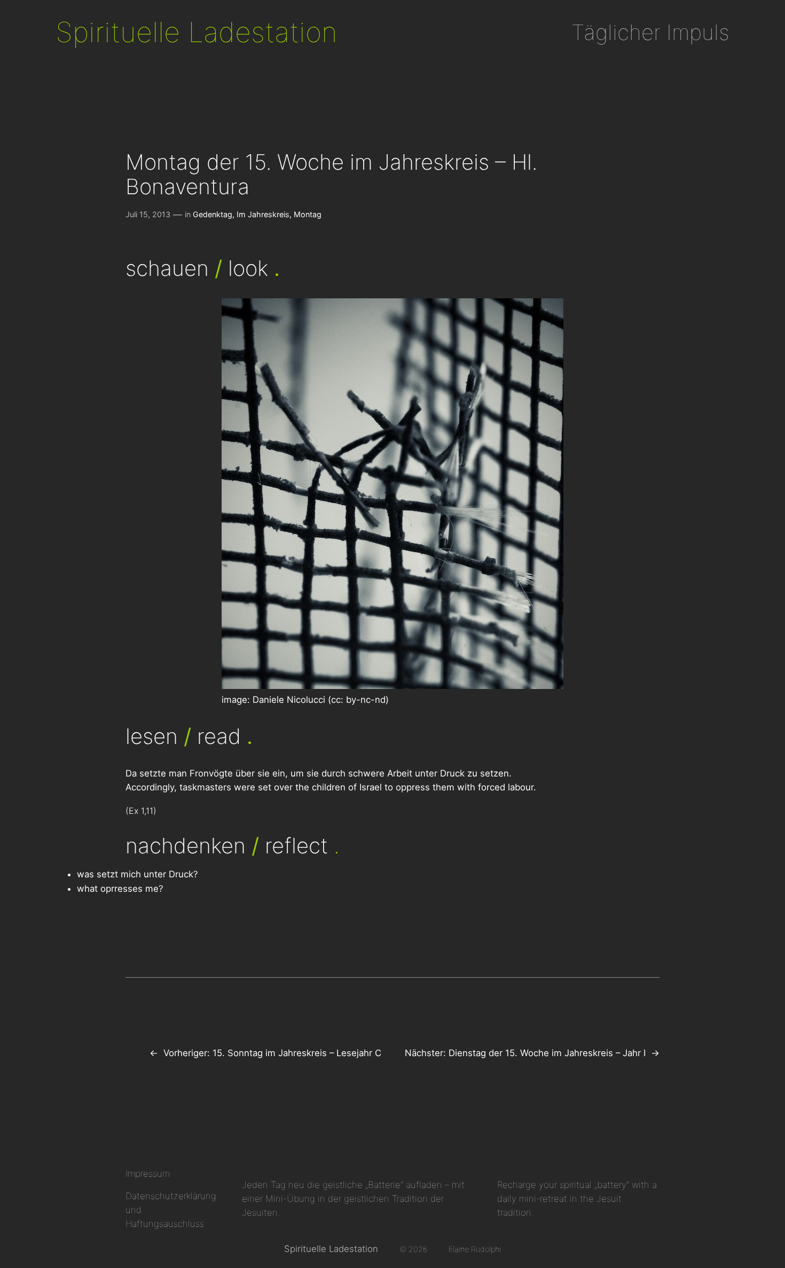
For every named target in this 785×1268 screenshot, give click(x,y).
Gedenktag (212, 214)
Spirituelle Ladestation (196, 32)
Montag (307, 214)
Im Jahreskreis (263, 214)
